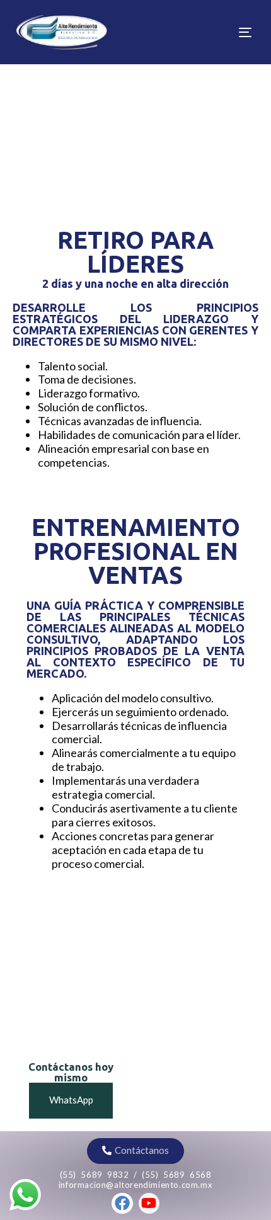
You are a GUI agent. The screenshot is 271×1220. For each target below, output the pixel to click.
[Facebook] (122, 1203)
